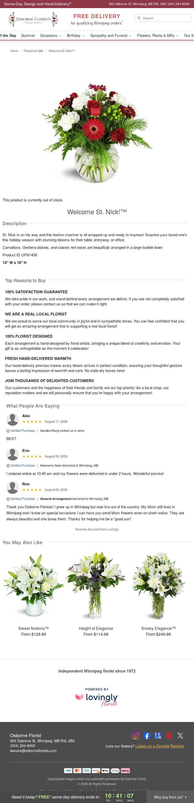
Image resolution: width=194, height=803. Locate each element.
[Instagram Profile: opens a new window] (135, 735)
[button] (180, 781)
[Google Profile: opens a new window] (158, 735)
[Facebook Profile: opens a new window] (147, 735)
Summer (28, 35)
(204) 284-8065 (22, 745)
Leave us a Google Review (159, 746)
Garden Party (49, 430)
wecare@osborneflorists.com (33, 750)
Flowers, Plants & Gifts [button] (156, 35)
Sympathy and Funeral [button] (109, 35)
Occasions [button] (49, 35)
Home (14, 50)
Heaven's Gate (50, 465)
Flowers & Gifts (33, 50)
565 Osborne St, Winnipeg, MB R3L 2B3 (42, 740)
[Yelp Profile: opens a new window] (169, 735)
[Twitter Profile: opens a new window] (180, 735)
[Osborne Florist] (33, 19)
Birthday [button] (74, 35)
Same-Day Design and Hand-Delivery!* (38, 3)
